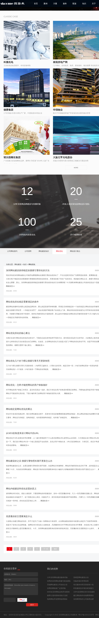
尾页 (55, 549)
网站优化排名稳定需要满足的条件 (22, 302)
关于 (94, 4)
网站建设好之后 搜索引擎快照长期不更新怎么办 (29, 461)
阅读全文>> (10, 286)
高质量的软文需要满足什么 (19, 516)
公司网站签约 (12, 251)
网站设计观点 (75, 251)
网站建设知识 (44, 251)
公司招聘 (28, 251)
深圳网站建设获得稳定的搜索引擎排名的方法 (28, 270)
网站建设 (17, 264)
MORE (76, 168)
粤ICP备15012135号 (86, 615)
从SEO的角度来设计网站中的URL (22, 433)
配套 (74, 4)
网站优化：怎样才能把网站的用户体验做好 (26, 385)
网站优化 (59, 251)
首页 (36, 4)
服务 (65, 4)
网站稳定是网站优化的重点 (19, 409)
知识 (84, 4)
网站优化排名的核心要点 (18, 333)
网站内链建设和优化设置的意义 (21, 488)
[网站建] (12, 3)
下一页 (45, 549)
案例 (45, 4)
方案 (55, 4)
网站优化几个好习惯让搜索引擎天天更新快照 (28, 361)
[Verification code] (22, 600)
